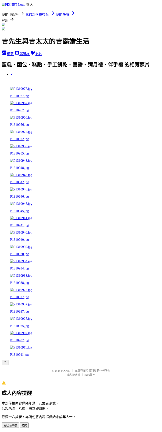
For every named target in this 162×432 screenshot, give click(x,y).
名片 (38, 54)
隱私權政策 (73, 374)
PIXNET (66, 370)
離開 (24, 425)
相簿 (10, 54)
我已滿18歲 (10, 425)
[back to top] (5, 362)
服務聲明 (89, 374)
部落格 (24, 54)
